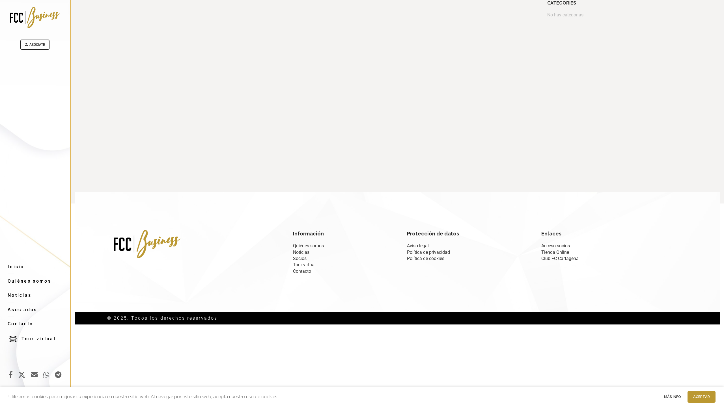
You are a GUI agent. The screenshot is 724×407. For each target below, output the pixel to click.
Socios (300, 258)
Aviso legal (418, 245)
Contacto (302, 271)
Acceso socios (555, 245)
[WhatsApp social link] (46, 375)
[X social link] (22, 375)
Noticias (301, 252)
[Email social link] (34, 375)
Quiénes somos (308, 245)
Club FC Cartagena (560, 258)
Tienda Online (555, 252)
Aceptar (701, 397)
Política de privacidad (428, 252)
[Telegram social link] (58, 375)
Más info (673, 397)
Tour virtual (304, 264)
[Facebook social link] (11, 375)
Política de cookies (425, 258)
